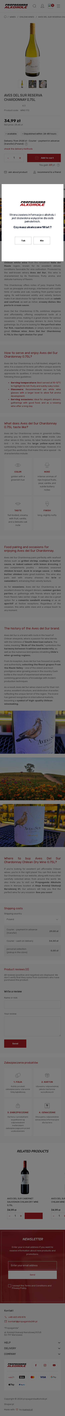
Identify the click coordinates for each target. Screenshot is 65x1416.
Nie (42, 240)
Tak (23, 240)
